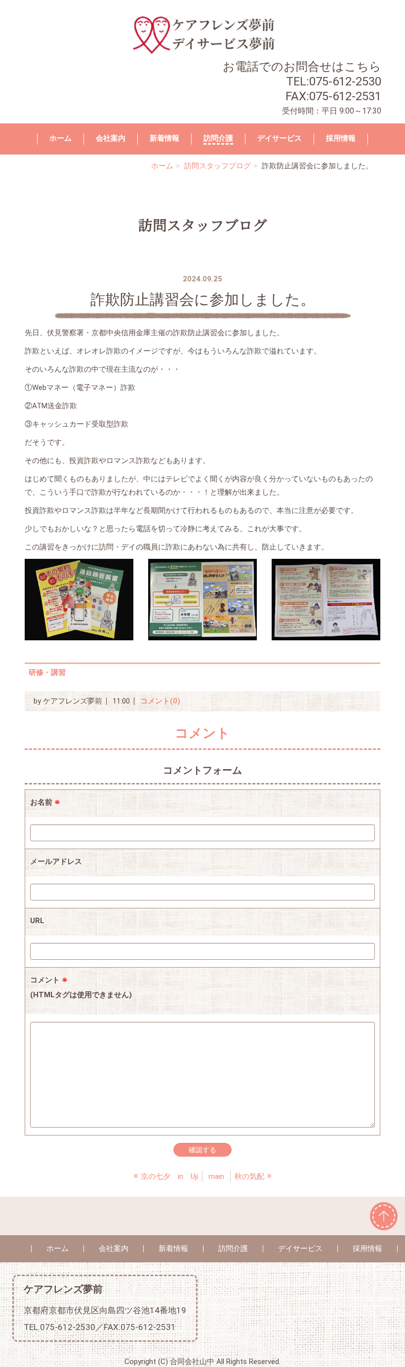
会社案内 (110, 138)
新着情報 (164, 138)
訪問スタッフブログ (217, 165)
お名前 (45, 802)
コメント (81, 987)
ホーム (60, 138)
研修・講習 (47, 672)
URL (37, 920)
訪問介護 (218, 138)
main (216, 1176)
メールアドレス (56, 861)
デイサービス (279, 138)
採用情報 (341, 138)
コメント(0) (160, 701)
